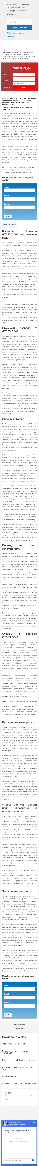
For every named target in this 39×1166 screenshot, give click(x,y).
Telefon (7, 204)
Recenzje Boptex (9, 1076)
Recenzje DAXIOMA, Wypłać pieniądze (19, 1084)
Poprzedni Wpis (19, 1024)
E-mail (7, 195)
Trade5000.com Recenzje (13, 1044)
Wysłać (7, 216)
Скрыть (13, 224)
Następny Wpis (19, 1028)
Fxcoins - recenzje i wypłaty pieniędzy (19, 1060)
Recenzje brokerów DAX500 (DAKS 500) (18, 1068)
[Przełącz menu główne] (35, 44)
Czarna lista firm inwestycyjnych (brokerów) (17, 107)
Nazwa (7, 187)
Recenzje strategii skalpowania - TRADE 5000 (16, 1052)
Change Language (19, 28)
